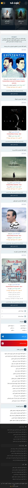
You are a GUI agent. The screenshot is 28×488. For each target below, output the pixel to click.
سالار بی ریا (10, 183)
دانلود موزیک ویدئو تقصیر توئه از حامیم (18, 453)
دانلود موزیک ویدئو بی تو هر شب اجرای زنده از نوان (16, 455)
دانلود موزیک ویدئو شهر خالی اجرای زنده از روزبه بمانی (16, 458)
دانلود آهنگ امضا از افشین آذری (19, 393)
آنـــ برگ (11, 486)
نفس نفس (21, 22)
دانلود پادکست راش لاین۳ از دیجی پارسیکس (16, 398)
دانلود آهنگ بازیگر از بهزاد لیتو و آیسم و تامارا (16, 383)
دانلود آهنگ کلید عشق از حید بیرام (18, 363)
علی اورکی (10, 233)
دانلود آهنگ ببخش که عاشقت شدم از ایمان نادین (15, 356)
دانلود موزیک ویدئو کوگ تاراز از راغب (19, 460)
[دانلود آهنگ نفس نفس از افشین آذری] (20, 13)
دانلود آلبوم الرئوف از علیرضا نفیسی (18, 418)
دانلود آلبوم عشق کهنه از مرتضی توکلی (17, 410)
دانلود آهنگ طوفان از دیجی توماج (18, 378)
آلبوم (12, 330)
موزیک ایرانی (20, 311)
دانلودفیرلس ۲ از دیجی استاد (19, 396)
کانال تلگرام (24, 336)
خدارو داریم (7, 22)
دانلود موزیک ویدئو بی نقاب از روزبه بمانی (18, 448)
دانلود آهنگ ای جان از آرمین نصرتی (18, 358)
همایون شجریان (13, 79)
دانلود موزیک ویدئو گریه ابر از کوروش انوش (18, 451)
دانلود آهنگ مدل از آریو (20, 368)
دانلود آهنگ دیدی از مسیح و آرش (18, 401)
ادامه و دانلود (13, 93)
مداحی (11, 328)
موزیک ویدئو (20, 316)
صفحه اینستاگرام (23, 343)
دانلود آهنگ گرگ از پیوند (20, 376)
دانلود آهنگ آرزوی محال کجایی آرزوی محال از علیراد (15, 353)
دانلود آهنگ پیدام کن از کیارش (19, 373)
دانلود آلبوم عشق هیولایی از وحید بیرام (17, 415)
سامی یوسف (6, 79)
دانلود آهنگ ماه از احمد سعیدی (19, 388)
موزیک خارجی (10, 325)
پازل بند (9, 284)
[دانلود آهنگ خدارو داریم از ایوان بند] (7, 13)
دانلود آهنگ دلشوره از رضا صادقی (18, 386)
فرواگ (10, 132)
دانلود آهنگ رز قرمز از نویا (20, 371)
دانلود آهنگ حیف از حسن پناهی (19, 361)
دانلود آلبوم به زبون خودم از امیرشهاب (19, 479)
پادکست (23, 330)
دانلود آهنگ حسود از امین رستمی (18, 381)
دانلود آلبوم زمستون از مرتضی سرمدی (17, 413)
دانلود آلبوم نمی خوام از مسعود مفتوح (17, 420)
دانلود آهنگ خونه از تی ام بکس (19, 391)
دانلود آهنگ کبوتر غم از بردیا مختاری (18, 366)
